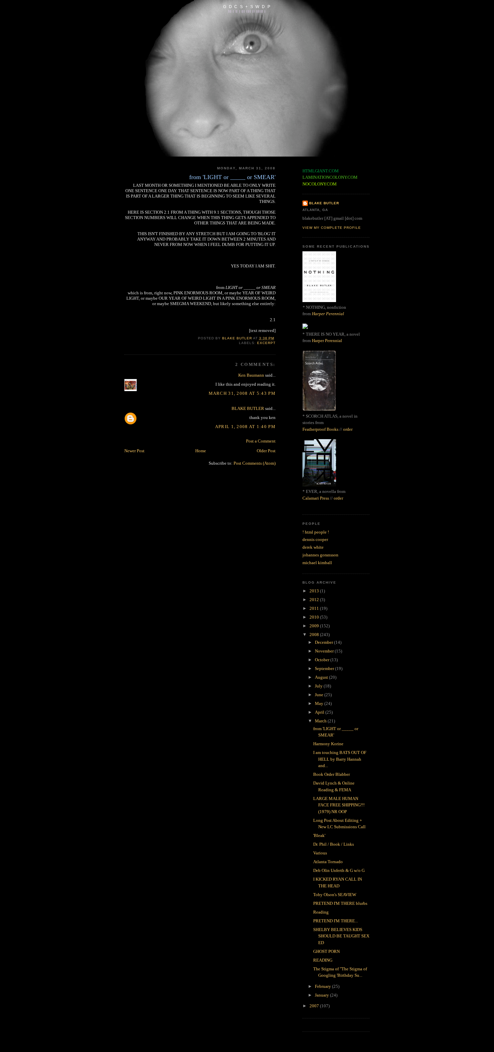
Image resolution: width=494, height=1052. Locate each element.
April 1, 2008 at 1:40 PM (245, 426)
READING (322, 960)
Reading (321, 912)
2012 (315, 599)
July (319, 685)
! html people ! (315, 532)
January (322, 995)
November (325, 651)
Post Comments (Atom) (255, 463)
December (324, 642)
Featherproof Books (320, 429)
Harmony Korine (328, 743)
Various (320, 852)
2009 (315, 625)
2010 (315, 617)
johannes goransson (320, 554)
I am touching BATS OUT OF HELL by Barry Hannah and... (339, 759)
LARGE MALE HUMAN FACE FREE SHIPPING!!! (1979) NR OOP (339, 805)
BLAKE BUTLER (248, 408)
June (319, 694)
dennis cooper (315, 539)
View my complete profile (331, 227)
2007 (315, 1005)
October (322, 659)
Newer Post (134, 450)
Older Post (266, 450)
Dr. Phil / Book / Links (333, 844)
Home (200, 450)
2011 (315, 608)
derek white (313, 547)
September (325, 668)
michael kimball (317, 562)
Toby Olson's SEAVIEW (334, 894)
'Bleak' (319, 835)
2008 (315, 634)
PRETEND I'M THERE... (335, 920)
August (322, 677)
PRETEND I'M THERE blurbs (340, 903)
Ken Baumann (251, 375)
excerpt (266, 343)
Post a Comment (261, 441)
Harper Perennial (328, 313)
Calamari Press (315, 498)
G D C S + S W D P (247, 6)
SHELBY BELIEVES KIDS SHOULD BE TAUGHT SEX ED (341, 936)
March (321, 720)
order (348, 429)
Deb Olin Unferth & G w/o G (339, 870)
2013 (315, 590)
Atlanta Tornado (328, 861)
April (320, 712)
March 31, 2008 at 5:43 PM (242, 393)
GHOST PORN (326, 951)
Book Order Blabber (331, 774)
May (319, 703)
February (323, 986)
